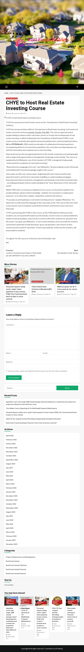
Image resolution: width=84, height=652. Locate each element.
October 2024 (11, 504)
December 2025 (11, 448)
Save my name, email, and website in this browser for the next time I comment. (37, 371)
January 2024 (10, 540)
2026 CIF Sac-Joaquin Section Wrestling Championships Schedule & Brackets (33, 419)
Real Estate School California (16, 565)
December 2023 (11, 544)
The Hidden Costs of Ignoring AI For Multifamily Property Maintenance (31, 408)
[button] (6, 86)
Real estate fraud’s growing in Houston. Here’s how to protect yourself (31, 423)
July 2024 (9, 516)
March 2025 (10, 484)
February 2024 (11, 536)
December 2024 (11, 496)
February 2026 (11, 440)
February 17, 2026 (68, 294)
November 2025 (11, 452)
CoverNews (48, 649)
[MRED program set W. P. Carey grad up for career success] (68, 276)
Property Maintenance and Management (20, 557)
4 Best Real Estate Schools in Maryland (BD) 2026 (42, 289)
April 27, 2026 (26, 626)
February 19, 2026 (43, 294)
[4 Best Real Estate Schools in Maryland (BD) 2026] (42, 276)
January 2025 (10, 492)
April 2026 (9, 436)
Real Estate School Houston (16, 573)
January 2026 (10, 444)
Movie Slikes (8, 585)
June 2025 (9, 472)
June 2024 (9, 520)
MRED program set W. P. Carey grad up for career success (67, 289)
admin (9, 113)
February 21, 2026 (17, 301)
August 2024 (10, 512)
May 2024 (9, 524)
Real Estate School (12, 98)
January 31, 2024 (18, 113)
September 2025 (12, 460)
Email (45, 353)
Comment (10, 325)
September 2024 (12, 508)
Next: (67, 251)
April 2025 (9, 480)
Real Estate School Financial (16, 569)
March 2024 (10, 532)
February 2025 (11, 488)
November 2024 (11, 500)
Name (8, 353)
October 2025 (11, 456)
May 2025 (9, 476)
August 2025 (10, 464)
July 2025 (9, 468)
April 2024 (9, 528)
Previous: (23, 253)
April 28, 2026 (11, 636)
